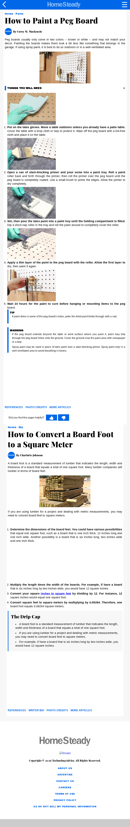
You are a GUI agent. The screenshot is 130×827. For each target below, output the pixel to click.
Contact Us (65, 781)
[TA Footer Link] (65, 753)
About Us (65, 768)
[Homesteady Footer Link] (65, 741)
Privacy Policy (65, 800)
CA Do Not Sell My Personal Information (64, 806)
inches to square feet (56, 593)
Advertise (65, 774)
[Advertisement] (33, 380)
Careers (65, 787)
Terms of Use (65, 794)
